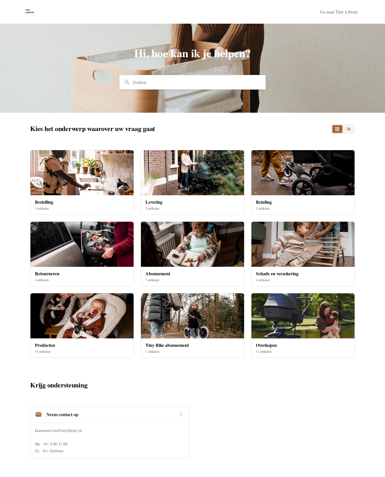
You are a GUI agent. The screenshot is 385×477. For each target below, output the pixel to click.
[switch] (343, 129)
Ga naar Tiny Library (339, 12)
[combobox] (192, 82)
